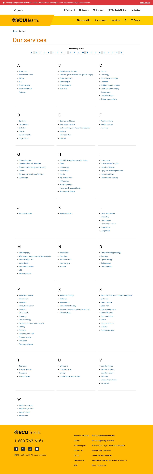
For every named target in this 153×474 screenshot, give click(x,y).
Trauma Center (24, 376)
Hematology (64, 167)
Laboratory (105, 217)
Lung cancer (105, 227)
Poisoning (22, 330)
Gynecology (23, 177)
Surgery (104, 327)
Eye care (63, 138)
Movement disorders (26, 266)
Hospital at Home (66, 184)
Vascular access (107, 366)
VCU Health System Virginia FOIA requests (109, 460)
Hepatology (64, 171)
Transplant (23, 373)
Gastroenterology (25, 160)
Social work (105, 306)
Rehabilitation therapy (68, 306)
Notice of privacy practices (103, 441)
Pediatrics (22, 309)
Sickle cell (104, 299)
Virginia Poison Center (109, 380)
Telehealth (22, 366)
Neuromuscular (65, 260)
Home (15, 31)
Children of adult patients (110, 85)
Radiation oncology (67, 295)
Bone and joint (65, 82)
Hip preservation (66, 177)
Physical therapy (25, 320)
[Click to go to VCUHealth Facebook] (16, 449)
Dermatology (23, 124)
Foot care (104, 128)
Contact (136, 10)
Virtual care (105, 383)
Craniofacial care (107, 95)
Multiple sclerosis (25, 273)
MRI (20, 270)
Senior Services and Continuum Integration (116, 295)
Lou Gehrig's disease (108, 224)
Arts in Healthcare (25, 89)
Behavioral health (66, 78)
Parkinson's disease (26, 295)
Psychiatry (23, 341)
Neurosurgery (65, 263)
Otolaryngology (106, 266)
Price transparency (99, 465)
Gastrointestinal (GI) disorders (30, 164)
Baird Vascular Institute (68, 71)
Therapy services (25, 369)
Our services (101, 20)
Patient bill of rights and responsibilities (108, 445)
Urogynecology (65, 369)
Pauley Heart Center (26, 306)
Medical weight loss (26, 260)
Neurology (64, 256)
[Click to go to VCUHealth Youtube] (37, 449)
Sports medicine (107, 316)
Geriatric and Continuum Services (31, 174)
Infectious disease (107, 167)
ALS (20, 82)
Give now (99, 10)
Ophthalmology (106, 260)
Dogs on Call (23, 138)
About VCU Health (81, 436)
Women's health (24, 412)
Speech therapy (107, 313)
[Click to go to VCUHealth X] (23, 449)
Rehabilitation (65, 302)
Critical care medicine (109, 99)
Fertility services (107, 124)
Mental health (24, 263)
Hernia (62, 174)
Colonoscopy (106, 92)
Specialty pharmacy (108, 309)
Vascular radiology (107, 369)
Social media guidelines (102, 455)
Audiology (22, 92)
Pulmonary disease (26, 344)
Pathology (22, 302)
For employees (80, 445)
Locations (115, 20)
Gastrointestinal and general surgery (32, 167)
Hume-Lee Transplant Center (70, 188)
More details (145, 3)
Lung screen (105, 231)
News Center (79, 460)
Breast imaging (65, 85)
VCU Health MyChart (118, 10)
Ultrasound (64, 366)
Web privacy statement (101, 450)
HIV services (64, 181)
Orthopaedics (106, 263)
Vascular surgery (107, 373)
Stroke (103, 320)
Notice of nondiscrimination (103, 436)
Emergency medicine (67, 124)
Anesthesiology (24, 85)
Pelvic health (23, 313)
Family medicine (107, 121)
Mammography (24, 253)
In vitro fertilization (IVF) (110, 164)
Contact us (78, 450)
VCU (76, 465)
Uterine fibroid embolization (70, 376)
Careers (85, 10)
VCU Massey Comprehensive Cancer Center (35, 256)
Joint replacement (25, 213)
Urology (63, 373)
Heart (62, 164)
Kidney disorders (66, 213)
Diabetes (22, 128)
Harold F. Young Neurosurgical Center (74, 160)
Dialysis (21, 131)
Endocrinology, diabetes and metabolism (75, 128)
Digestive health (25, 135)
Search (20, 10)
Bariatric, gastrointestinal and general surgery (76, 75)
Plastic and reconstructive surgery (31, 323)
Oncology (104, 256)
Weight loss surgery (26, 405)
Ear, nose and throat (67, 121)
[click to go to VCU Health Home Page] (25, 20)
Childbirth (104, 82)
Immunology (105, 160)
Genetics (22, 171)
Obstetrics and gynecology (111, 253)
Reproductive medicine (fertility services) (75, 309)
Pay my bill (70, 10)
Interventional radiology (109, 177)
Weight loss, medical (26, 409)
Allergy (21, 78)
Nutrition (63, 266)
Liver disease (106, 220)
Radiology (63, 299)
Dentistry (22, 121)
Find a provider (84, 20)
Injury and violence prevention (112, 171)
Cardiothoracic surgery (109, 78)
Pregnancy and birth (26, 334)
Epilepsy (63, 131)
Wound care (23, 416)
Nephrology (64, 253)
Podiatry (22, 327)
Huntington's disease (67, 191)
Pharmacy (22, 316)
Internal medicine (107, 174)
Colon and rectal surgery (110, 89)
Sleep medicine (106, 302)
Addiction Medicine (26, 75)
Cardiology (105, 75)
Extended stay (65, 135)
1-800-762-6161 (29, 441)
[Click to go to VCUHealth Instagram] (30, 449)
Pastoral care (24, 299)
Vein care (104, 376)
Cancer (103, 71)
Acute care (23, 71)
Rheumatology (65, 313)
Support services (107, 323)
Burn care (63, 89)
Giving (76, 455)
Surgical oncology (107, 330)
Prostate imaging (25, 337)
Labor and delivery (108, 213)
